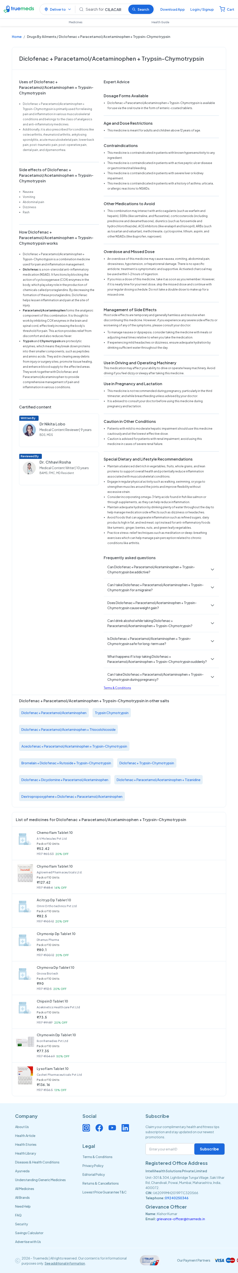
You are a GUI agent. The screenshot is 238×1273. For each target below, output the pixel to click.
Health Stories (25, 1144)
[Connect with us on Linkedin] (125, 1128)
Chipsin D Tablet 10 (52, 1001)
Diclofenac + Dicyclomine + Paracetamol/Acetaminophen (64, 780)
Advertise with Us (28, 1242)
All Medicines (24, 1188)
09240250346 (176, 1198)
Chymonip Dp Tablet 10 (56, 934)
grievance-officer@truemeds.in (181, 1219)
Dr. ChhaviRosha (55, 462)
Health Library (25, 1153)
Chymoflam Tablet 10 (55, 866)
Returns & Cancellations (101, 1183)
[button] (161, 569)
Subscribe (209, 1148)
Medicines (76, 22)
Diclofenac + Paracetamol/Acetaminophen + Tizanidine (158, 780)
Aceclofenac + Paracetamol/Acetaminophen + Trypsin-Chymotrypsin (74, 746)
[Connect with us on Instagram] (86, 1128)
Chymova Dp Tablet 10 (55, 967)
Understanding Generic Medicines (40, 1180)
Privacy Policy (93, 1165)
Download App (172, 9)
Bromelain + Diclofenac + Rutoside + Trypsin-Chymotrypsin (66, 763)
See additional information (65, 1263)
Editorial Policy (94, 1174)
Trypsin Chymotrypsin (112, 713)
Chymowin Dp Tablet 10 (56, 1035)
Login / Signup (202, 9)
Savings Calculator (29, 1233)
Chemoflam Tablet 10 (55, 832)
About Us (22, 1127)
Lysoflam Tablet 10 (53, 1068)
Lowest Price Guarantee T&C (105, 1192)
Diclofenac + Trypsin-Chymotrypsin (146, 763)
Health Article (25, 1135)
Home (17, 36)
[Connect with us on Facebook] (99, 1128)
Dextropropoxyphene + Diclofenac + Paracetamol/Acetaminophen (71, 796)
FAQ (18, 1215)
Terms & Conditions (117, 688)
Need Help (23, 1206)
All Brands (22, 1197)
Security (21, 1224)
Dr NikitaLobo (52, 423)
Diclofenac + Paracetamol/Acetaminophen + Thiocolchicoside (68, 729)
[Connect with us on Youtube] (112, 1128)
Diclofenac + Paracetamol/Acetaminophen (53, 713)
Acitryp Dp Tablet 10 (54, 900)
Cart (230, 9)
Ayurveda (22, 1171)
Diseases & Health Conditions (37, 1162)
